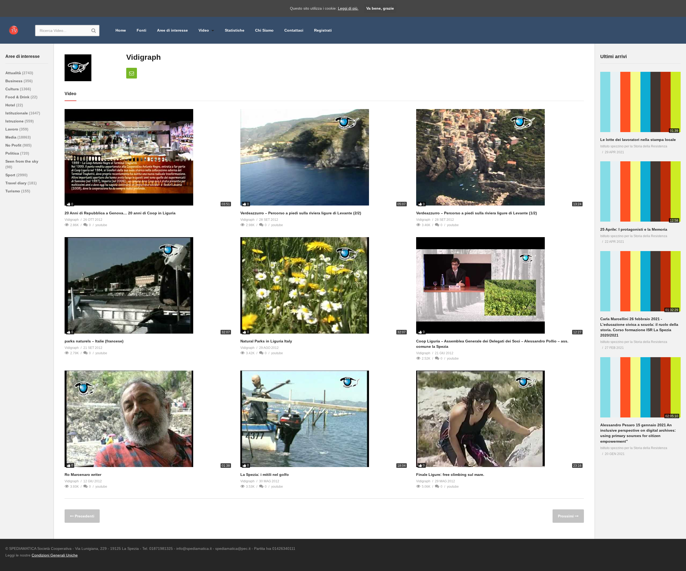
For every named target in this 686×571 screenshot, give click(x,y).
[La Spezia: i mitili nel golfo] (324, 420)
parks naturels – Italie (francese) (94, 341)
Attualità (13, 73)
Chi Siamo (264, 30)
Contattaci (293, 30)
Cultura (12, 89)
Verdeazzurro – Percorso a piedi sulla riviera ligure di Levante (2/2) (300, 213)
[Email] (131, 73)
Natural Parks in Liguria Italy (266, 341)
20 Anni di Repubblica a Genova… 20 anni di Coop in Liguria (120, 213)
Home (120, 30)
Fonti (141, 30)
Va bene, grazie (380, 8)
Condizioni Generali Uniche (55, 555)
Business (14, 81)
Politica (12, 153)
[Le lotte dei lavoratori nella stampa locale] (640, 103)
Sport (10, 175)
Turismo (13, 191)
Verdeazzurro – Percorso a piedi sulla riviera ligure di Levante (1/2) (476, 213)
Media (11, 137)
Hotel (10, 105)
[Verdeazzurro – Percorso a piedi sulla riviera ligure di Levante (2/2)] (324, 158)
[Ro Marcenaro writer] (148, 420)
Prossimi (566, 516)
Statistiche (234, 30)
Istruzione (15, 121)
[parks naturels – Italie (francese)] (148, 286)
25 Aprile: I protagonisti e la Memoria (633, 229)
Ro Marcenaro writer (83, 474)
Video (204, 30)
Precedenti (84, 516)
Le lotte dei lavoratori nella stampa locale (638, 139)
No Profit (14, 145)
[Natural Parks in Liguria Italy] (324, 286)
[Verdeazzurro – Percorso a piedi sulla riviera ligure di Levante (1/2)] (500, 158)
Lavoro (12, 129)
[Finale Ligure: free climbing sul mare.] (500, 420)
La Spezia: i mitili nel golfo (264, 474)
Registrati (323, 30)
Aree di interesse (172, 30)
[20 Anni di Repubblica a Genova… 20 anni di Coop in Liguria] (148, 158)
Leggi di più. (348, 8)
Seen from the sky (21, 161)
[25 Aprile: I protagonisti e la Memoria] (640, 192)
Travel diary (16, 183)
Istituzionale (17, 113)
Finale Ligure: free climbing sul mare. (450, 474)
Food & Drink (18, 97)
